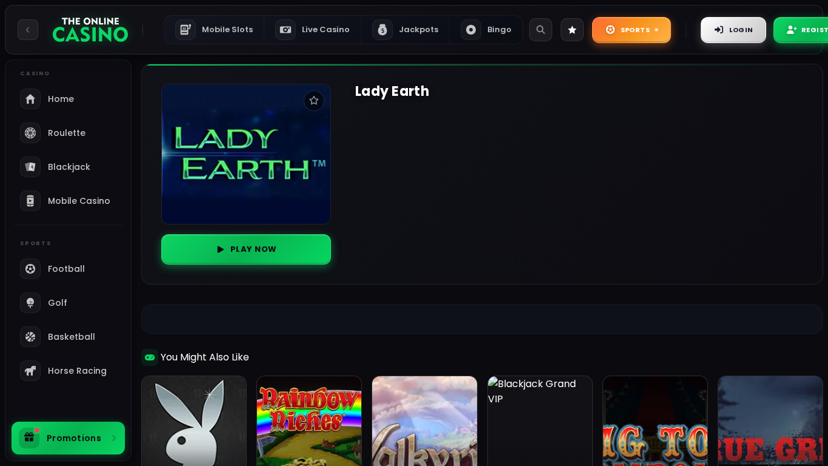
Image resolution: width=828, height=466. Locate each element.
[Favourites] (572, 29)
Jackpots (410, 29)
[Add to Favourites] (314, 100)
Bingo (499, 29)
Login (741, 30)
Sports (635, 30)
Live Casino (326, 29)
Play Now (253, 249)
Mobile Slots (217, 29)
